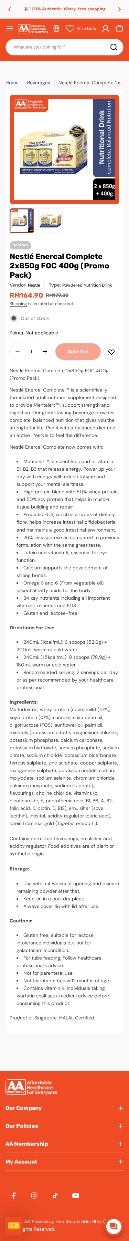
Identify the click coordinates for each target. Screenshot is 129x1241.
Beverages (38, 82)
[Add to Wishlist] (111, 352)
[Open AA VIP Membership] (14, 1226)
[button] (10, 9)
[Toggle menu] (10, 28)
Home (12, 82)
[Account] (105, 28)
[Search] (114, 47)
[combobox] (64, 47)
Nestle (34, 285)
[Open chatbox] (113, 1226)
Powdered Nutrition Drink (87, 285)
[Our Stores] (56, 28)
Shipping (18, 304)
